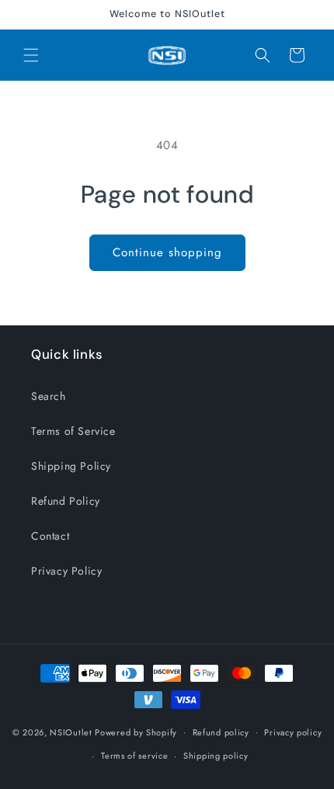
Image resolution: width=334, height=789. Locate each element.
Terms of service (134, 755)
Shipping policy (216, 755)
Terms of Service (73, 431)
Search (48, 396)
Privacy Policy (66, 571)
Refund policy (221, 732)
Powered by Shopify (136, 731)
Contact (50, 536)
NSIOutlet (71, 731)
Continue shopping (167, 252)
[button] (31, 55)
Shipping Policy (71, 466)
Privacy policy (293, 732)
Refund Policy (65, 501)
